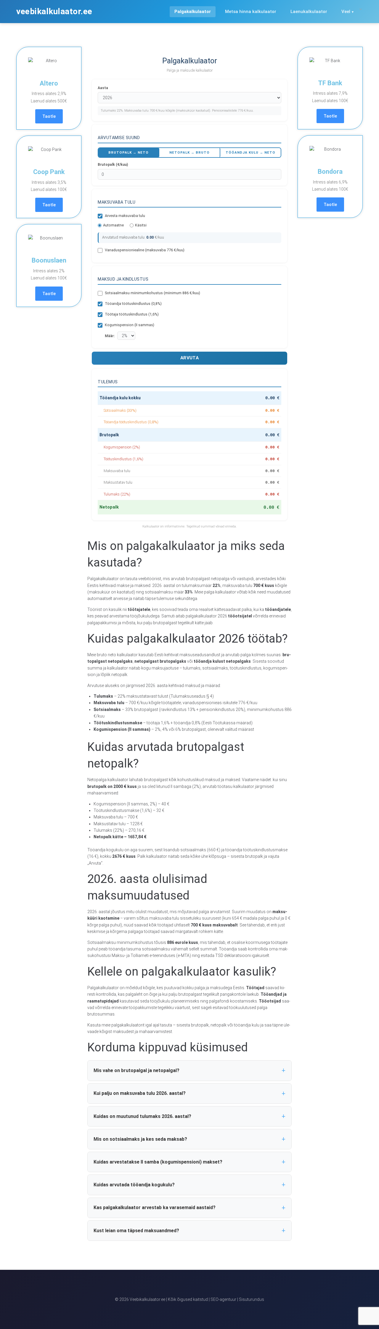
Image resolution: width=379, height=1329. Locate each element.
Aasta (103, 88)
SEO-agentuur (223, 1299)
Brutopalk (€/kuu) (113, 164)
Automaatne (113, 225)
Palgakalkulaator (192, 11)
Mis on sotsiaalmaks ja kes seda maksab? (140, 1139)
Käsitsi (141, 225)
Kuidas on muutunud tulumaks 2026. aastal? (142, 1116)
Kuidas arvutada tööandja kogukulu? (134, 1185)
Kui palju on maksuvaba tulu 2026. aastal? (140, 1093)
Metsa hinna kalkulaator (250, 11)
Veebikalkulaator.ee (54, 11)
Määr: (110, 336)
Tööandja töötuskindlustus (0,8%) (133, 303)
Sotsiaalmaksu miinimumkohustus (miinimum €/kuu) (152, 293)
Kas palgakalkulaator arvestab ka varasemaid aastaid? (155, 1207)
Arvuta (189, 358)
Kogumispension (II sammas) (129, 325)
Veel (345, 11)
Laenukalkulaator (308, 11)
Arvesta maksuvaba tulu (125, 215)
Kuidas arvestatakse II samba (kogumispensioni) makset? (158, 1162)
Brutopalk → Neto (128, 152)
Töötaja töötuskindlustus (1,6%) (132, 314)
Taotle (49, 116)
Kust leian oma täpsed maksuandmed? (136, 1230)
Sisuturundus (251, 1299)
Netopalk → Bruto (189, 152)
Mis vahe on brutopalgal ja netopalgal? (136, 1070)
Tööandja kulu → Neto (250, 152)
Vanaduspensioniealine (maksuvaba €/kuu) (144, 250)
